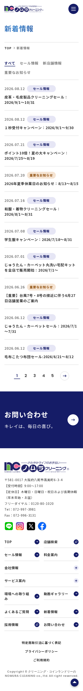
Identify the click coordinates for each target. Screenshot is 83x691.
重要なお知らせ (17, 72)
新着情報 (51, 611)
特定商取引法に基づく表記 (42, 642)
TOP (8, 541)
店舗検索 (51, 541)
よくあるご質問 (16, 611)
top (8, 48)
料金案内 (51, 554)
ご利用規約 (41, 660)
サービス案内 (15, 580)
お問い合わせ (54, 624)
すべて (9, 63)
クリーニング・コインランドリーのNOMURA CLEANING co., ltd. (40, 673)
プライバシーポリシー (41, 651)
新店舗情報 (52, 63)
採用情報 (11, 624)
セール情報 (29, 63)
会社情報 (11, 567)
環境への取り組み (16, 596)
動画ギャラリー (56, 593)
